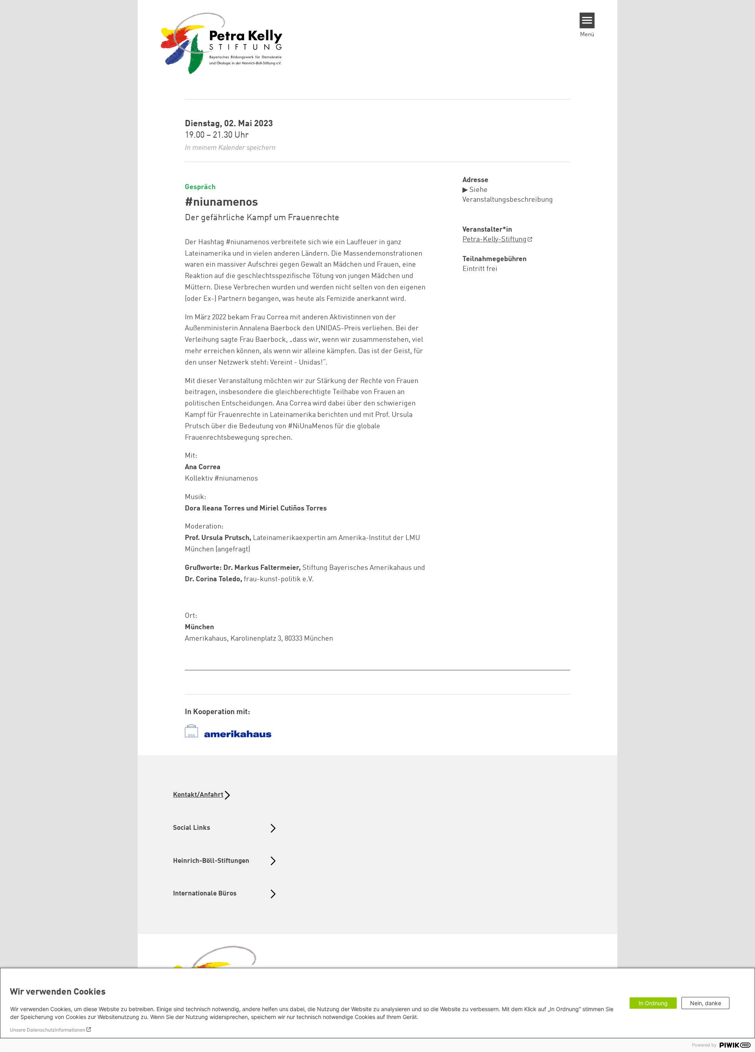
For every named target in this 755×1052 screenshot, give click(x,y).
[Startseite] (222, 43)
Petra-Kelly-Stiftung (494, 239)
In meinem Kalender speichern (230, 147)
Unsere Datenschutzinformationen (47, 1030)
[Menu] (587, 20)
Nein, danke (705, 1003)
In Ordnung (653, 1003)
